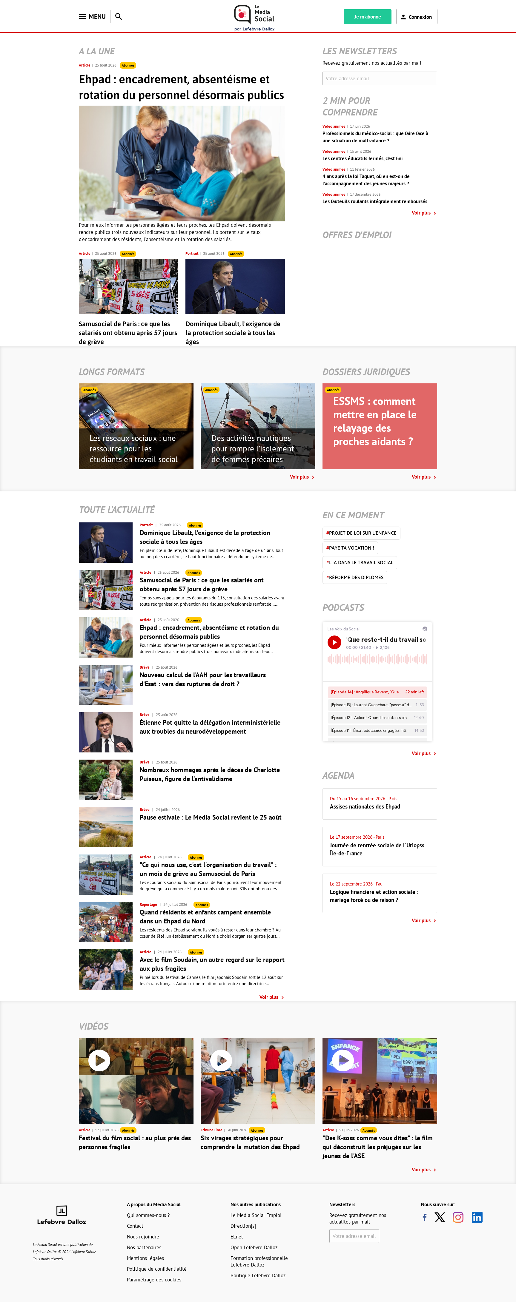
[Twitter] (441, 1217)
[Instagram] (458, 1217)
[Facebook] (424, 1217)
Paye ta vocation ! (350, 547)
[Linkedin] (475, 1217)
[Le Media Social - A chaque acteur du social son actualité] (254, 18)
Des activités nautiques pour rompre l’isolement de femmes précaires (252, 449)
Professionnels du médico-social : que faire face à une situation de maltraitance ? (375, 137)
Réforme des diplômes (354, 577)
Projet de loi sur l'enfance (361, 533)
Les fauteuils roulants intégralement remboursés (374, 201)
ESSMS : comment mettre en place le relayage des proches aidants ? (375, 421)
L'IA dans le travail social (359, 562)
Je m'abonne (367, 16)
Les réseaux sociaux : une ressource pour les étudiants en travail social (134, 449)
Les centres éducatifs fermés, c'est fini (362, 158)
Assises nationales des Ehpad (365, 806)
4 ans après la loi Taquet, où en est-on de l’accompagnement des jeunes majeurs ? (366, 180)
